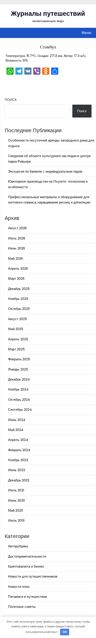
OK (65, 632)
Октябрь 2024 (19, 399)
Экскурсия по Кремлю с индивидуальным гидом (45, 171)
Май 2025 (15, 329)
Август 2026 (17, 228)
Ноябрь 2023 (18, 460)
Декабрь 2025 (19, 288)
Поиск (11, 99)
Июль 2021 (16, 490)
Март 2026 (16, 278)
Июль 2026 (16, 238)
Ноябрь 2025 (18, 298)
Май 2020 (15, 510)
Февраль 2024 (19, 450)
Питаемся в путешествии (27, 596)
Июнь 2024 (16, 419)
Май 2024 (15, 429)
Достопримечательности (27, 556)
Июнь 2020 (16, 500)
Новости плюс (19, 586)
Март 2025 (16, 349)
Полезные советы (22, 606)
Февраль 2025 (19, 359)
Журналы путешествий (48, 13)
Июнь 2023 (16, 470)
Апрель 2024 (18, 439)
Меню (86, 32)
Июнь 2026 (16, 248)
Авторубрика (18, 546)
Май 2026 (15, 258)
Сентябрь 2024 (20, 409)
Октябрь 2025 (19, 308)
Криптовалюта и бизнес (26, 566)
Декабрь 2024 (19, 379)
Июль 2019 (16, 520)
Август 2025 (17, 319)
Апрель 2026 (18, 268)
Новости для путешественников (32, 576)
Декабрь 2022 (18, 480)
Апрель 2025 (18, 339)
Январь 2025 (18, 369)
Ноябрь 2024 (18, 389)
